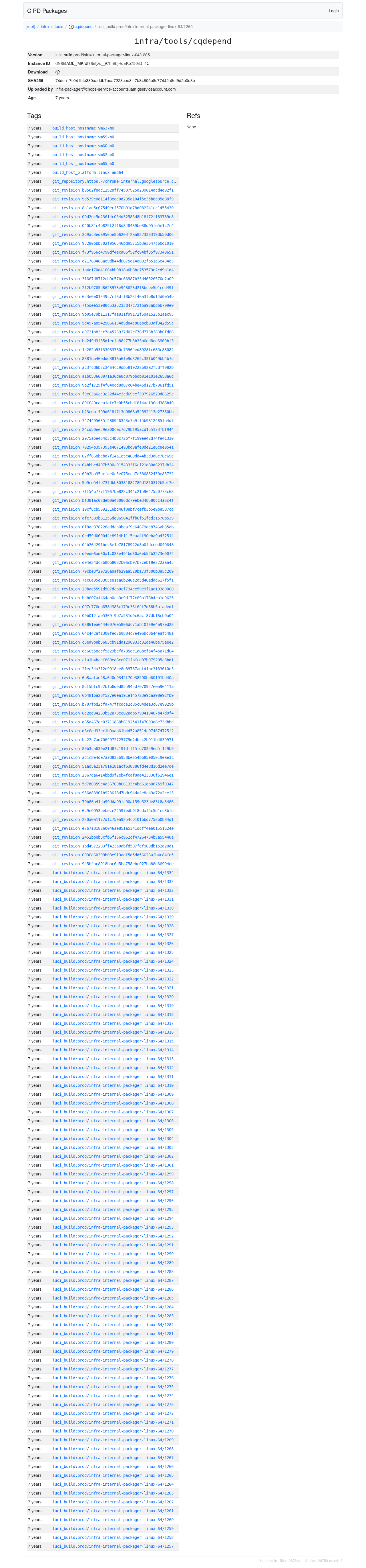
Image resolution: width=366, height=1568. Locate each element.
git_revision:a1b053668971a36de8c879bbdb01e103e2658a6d (113, 376)
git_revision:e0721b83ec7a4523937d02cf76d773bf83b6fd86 (113, 332)
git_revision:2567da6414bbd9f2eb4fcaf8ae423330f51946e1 (113, 775)
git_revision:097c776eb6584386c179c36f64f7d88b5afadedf (113, 606)
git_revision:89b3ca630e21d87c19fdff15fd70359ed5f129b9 (113, 748)
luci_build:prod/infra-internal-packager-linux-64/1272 (113, 1413)
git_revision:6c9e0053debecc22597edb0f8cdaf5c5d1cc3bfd (113, 810)
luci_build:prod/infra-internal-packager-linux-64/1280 (113, 1342)
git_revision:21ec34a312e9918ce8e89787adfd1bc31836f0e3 (113, 668)
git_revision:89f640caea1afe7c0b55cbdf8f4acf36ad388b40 (113, 403)
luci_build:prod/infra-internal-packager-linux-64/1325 (113, 952)
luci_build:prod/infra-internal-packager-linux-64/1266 (113, 1466)
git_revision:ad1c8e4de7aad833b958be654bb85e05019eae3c (113, 757)
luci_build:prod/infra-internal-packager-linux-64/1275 (113, 1386)
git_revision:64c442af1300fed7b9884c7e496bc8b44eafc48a (113, 633)
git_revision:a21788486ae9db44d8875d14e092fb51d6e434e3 (113, 261)
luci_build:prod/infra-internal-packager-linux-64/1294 (113, 1218)
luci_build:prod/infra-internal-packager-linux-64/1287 (113, 1280)
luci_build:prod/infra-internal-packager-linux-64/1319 (113, 1005)
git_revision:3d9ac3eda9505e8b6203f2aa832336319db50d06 (113, 234)
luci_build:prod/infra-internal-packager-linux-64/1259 (113, 1528)
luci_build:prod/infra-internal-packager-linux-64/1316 (113, 1032)
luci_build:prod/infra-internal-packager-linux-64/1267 (113, 1457)
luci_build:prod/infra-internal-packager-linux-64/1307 (113, 1112)
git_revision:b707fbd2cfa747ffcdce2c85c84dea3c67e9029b (113, 704)
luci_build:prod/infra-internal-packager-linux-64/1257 (113, 1546)
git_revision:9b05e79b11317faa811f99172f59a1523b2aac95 (113, 314)
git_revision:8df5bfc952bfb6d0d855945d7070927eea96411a (113, 686)
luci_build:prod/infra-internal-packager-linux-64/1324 (113, 961)
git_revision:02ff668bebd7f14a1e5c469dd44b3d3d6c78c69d (113, 456)
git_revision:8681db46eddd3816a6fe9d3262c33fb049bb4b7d (113, 358)
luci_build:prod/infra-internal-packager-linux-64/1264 (113, 1484)
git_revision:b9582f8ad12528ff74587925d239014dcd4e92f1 (113, 190)
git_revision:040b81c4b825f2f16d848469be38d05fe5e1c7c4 (113, 225)
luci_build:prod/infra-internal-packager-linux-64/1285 (113, 1298)
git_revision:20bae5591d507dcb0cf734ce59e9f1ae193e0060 (113, 589)
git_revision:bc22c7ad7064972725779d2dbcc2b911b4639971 (113, 739)
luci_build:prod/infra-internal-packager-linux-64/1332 (113, 890)
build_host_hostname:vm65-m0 (83, 163)
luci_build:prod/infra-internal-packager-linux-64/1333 (113, 881)
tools (59, 26)
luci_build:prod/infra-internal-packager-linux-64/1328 (113, 926)
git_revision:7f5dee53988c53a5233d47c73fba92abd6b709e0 (113, 305)
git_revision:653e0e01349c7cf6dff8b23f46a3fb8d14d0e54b (113, 296)
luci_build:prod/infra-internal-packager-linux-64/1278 (113, 1360)
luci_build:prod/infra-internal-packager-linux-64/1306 (113, 1121)
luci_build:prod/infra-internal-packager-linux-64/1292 (113, 1236)
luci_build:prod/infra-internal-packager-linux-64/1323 (113, 970)
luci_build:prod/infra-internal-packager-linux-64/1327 (113, 934)
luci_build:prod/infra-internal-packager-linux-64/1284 (113, 1307)
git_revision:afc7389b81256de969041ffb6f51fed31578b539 (113, 518)
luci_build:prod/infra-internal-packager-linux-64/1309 (113, 1094)
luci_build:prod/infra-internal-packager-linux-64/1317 (113, 1023)
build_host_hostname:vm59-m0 (83, 137)
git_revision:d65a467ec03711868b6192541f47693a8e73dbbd (113, 722)
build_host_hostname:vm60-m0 (83, 146)
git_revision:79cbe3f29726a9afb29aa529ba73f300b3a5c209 (113, 571)
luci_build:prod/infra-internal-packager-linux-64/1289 (113, 1262)
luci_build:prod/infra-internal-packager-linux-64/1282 (113, 1324)
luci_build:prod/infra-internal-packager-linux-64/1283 (113, 1316)
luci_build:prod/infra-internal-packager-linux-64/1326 (113, 943)
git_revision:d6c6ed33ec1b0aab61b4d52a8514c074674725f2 (113, 731)
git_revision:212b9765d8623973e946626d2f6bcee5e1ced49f (113, 287)
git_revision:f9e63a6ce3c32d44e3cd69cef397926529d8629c (113, 394)
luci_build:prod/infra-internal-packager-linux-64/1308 (113, 1103)
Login (334, 10)
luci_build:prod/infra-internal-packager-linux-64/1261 (113, 1511)
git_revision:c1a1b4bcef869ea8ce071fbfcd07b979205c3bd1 (113, 660)
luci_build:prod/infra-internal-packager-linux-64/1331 (113, 899)
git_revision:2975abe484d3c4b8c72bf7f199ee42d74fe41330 (113, 438)
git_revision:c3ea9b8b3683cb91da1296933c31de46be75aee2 (113, 642)
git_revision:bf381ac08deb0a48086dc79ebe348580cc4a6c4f (113, 500)
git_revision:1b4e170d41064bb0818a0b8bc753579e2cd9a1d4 (113, 270)
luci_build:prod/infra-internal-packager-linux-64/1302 (113, 1156)
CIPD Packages (47, 10)
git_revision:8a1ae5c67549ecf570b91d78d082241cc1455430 (113, 208)
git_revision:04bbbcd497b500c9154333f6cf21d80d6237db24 (113, 465)
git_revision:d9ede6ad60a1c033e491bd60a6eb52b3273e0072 (113, 553)
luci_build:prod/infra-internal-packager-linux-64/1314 (113, 1050)
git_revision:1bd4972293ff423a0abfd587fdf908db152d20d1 (113, 846)
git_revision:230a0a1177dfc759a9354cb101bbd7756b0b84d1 (113, 819)
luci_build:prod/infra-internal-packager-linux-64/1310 (113, 1085)
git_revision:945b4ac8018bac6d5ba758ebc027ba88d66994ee (113, 863)
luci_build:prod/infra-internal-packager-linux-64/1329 (113, 917)
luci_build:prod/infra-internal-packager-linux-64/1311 (113, 1076)
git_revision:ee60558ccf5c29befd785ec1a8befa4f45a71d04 (113, 651)
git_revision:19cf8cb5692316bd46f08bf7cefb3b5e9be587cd (113, 509)
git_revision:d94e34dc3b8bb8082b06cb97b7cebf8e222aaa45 (113, 562)
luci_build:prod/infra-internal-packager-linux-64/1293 (113, 1227)
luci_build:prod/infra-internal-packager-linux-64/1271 (113, 1422)
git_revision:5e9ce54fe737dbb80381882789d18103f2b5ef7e (113, 482)
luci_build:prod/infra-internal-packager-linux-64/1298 (113, 1183)
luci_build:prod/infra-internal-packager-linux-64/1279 (113, 1351)
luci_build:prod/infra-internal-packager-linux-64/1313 (113, 1058)
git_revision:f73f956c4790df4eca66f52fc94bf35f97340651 (113, 252)
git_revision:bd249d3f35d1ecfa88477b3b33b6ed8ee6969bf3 (113, 341)
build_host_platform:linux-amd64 (87, 172)
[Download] (57, 72)
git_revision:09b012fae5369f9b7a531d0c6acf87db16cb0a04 (113, 615)
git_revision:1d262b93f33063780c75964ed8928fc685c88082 (113, 349)
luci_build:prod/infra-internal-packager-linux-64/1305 (113, 1129)
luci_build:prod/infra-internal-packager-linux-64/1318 (113, 1014)
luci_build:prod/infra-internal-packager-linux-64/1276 (113, 1378)
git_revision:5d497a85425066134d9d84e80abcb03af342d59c (113, 323)
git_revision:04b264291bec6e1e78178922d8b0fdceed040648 (113, 544)
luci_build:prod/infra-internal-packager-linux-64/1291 (113, 1245)
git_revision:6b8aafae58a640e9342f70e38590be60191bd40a (113, 677)
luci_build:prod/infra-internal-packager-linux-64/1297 (113, 1191)
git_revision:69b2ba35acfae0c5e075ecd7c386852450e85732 (113, 473)
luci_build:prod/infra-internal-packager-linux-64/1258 (113, 1537)
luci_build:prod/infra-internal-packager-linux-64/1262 (113, 1502)
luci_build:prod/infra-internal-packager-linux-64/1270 (113, 1431)
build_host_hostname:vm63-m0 (83, 128)
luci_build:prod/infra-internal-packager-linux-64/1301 (113, 1165)
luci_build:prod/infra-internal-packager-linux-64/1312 (113, 1067)
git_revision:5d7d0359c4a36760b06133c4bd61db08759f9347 (113, 784)
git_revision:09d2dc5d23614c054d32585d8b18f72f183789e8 (113, 216)
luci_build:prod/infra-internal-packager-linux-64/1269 (113, 1440)
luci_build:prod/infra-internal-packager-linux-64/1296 (113, 1200)
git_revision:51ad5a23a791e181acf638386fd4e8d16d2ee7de (113, 766)
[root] (30, 26)
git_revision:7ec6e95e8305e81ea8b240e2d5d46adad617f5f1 (113, 580)
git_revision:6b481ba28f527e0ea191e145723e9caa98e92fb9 (113, 695)
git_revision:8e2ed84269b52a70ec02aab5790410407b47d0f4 (113, 713)
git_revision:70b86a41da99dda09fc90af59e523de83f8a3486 (113, 801)
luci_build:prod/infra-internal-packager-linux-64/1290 (113, 1253)
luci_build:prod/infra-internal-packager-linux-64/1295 (113, 1209)
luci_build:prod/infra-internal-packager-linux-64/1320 (113, 996)
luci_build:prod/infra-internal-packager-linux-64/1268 (113, 1448)
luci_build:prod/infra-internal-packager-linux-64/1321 (113, 988)
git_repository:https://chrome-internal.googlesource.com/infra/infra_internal (139, 181)
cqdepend (83, 26)
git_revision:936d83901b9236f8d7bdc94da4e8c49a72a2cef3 (113, 793)
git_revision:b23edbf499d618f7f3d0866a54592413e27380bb (113, 411)
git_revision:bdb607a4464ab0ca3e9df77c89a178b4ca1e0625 (113, 598)
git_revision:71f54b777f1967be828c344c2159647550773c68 (113, 491)
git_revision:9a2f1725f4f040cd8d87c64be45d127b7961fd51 (113, 385)
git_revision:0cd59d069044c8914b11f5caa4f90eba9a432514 (113, 536)
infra (45, 26)
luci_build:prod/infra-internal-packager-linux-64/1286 (113, 1289)
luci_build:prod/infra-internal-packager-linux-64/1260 (113, 1519)
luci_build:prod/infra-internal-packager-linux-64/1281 (113, 1333)
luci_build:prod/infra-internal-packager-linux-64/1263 (113, 1493)
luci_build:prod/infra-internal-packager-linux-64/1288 (113, 1271)
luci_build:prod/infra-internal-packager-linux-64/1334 (113, 872)
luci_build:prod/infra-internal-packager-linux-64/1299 (113, 1174)
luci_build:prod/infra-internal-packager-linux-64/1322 (113, 979)
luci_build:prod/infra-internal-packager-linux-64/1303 (113, 1147)
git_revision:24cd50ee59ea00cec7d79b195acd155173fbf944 (113, 429)
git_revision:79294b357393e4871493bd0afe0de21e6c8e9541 (113, 447)
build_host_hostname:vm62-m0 (83, 154)
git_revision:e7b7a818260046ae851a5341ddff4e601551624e (113, 828)
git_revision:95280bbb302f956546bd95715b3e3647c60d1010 (113, 243)
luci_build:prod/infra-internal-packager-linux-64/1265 (113, 1475)
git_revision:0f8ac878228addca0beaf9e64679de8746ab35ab (113, 527)
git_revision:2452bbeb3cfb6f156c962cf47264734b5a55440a (113, 837)
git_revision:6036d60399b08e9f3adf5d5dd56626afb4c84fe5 (113, 855)
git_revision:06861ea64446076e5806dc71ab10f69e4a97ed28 (113, 624)
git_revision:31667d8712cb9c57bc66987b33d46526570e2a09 (113, 278)
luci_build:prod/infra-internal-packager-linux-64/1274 (113, 1395)
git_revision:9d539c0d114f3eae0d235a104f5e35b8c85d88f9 (113, 199)
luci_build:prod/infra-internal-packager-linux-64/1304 (113, 1138)
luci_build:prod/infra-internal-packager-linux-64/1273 (113, 1404)
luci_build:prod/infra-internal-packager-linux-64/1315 (113, 1041)
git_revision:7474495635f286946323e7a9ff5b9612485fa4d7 (113, 420)
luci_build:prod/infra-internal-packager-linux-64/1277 (113, 1369)
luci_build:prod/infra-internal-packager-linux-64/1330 (113, 908)
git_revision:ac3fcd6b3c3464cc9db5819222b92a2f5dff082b (113, 367)
